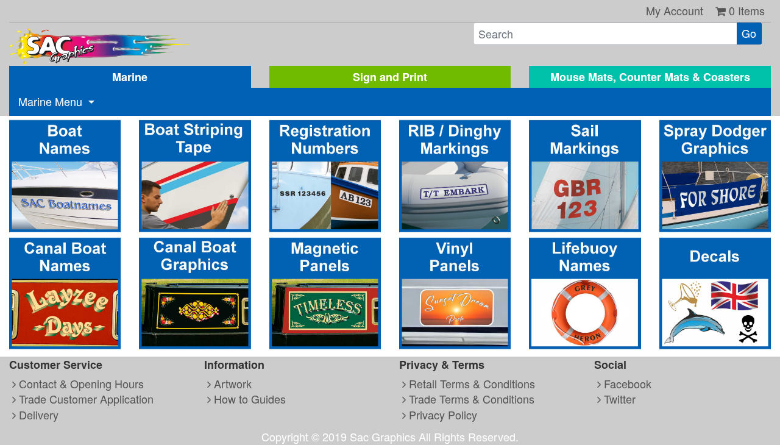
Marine (129, 77)
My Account (674, 10)
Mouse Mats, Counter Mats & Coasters (650, 77)
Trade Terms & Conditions (470, 399)
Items (747, 10)
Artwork (231, 383)
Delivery (37, 414)
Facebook (626, 383)
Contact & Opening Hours (80, 383)
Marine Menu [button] (51, 101)
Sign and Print (390, 77)
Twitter (618, 399)
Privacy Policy (441, 414)
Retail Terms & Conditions (470, 383)
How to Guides (248, 399)
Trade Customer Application (85, 399)
